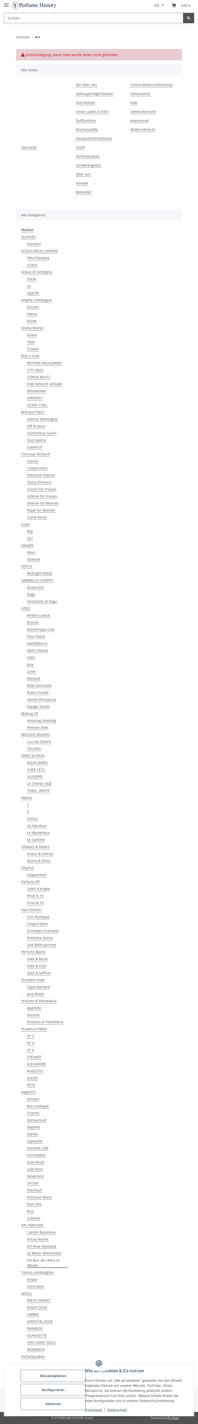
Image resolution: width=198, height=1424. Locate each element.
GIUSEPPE (34, 776)
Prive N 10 (35, 895)
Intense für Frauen (42, 496)
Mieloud (33, 678)
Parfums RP (30, 881)
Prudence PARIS (34, 1029)
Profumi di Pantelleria (39, 1001)
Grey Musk (35, 1162)
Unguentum (36, 874)
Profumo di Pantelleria (45, 1022)
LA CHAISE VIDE (39, 783)
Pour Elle (34, 1204)
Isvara (32, 335)
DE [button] (156, 5)
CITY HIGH (35, 370)
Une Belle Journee (41, 944)
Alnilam (33, 1099)
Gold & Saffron (39, 973)
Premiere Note (33, 980)
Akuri (31, 552)
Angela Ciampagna (36, 300)
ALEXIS (32, 1078)
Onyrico (27, 867)
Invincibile (35, 1286)
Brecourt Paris (32, 412)
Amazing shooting (41, 720)
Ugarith (33, 293)
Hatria (32, 314)
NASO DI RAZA (32, 755)
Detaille (27, 545)
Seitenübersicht (143, 111)
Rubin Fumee (38, 692)
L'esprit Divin (37, 923)
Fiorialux (34, 243)
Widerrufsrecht (142, 129)
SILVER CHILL (37, 405)
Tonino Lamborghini (37, 1272)
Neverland (35, 1176)
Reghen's (28, 1092)
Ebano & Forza (38, 860)
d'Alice (32, 818)
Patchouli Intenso (41, 475)
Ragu (31, 594)
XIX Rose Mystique (42, 1246)
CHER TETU (36, 769)
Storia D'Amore (39, 482)
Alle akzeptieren (53, 1376)
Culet (25, 524)
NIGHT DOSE (37, 1307)
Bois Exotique (38, 1106)
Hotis (31, 657)
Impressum (139, 120)
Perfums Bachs (33, 951)
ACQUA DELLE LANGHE (39, 250)
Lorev (31, 671)
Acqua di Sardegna (36, 272)
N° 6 (30, 1050)
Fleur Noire (36, 636)
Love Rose (35, 1169)
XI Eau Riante (37, 1239)
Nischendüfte (87, 129)
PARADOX (34, 1328)
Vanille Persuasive (41, 699)
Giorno (32, 461)
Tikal (31, 342)
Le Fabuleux (36, 825)
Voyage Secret (38, 706)
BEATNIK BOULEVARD (44, 363)
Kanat (31, 321)
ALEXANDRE (36, 1064)
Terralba (34, 748)
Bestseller (84, 192)
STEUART (34, 1057)
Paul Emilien (31, 909)
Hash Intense (37, 650)
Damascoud (36, 1120)
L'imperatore (37, 468)
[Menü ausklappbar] (6, 3)
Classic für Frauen (41, 489)
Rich (30, 1211)
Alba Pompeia (38, 258)
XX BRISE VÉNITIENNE (44, 1253)
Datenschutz (140, 93)
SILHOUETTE (37, 1335)
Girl (30, 538)
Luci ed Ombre (39, 741)
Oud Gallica (36, 440)
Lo (29, 286)
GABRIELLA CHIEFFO (37, 580)
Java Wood (35, 994)
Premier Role (37, 727)
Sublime (33, 1218)
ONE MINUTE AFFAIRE (44, 384)
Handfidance (37, 643)
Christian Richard (35, 454)
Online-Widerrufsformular (151, 84)
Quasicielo (35, 587)
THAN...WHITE (38, 790)
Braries (33, 622)
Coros (31, 279)
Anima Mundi (32, 328)
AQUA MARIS (37, 762)
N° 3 (30, 1036)
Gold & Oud (36, 966)
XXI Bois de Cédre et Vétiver (43, 1263)
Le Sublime (36, 839)
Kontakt (82, 183)
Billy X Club (30, 356)
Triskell (33, 349)
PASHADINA (36, 391)
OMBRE (33, 1314)
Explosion (34, 1141)
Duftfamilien (86, 120)
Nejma (26, 797)
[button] (181, 5)
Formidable (36, 1155)
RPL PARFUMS (32, 1225)
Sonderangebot (88, 165)
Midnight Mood (39, 573)
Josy (30, 664)
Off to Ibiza (36, 426)
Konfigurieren (53, 1390)
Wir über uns (86, 84)
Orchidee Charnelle (43, 930)
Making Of (29, 713)
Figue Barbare (38, 987)
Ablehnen (53, 1404)
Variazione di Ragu (42, 601)
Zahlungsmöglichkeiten (94, 93)
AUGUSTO (35, 1071)
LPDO (25, 608)
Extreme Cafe (38, 1148)
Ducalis (33, 307)
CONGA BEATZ (38, 377)
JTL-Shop (173, 1418)
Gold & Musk (37, 959)
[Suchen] (188, 18)
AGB (133, 102)
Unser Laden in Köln (92, 111)
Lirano (32, 265)
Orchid (32, 1183)
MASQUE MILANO (35, 734)
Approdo (34, 1008)
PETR (31, 1085)
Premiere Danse (40, 937)
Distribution (85, 102)
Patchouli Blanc (39, 1197)
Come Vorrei (37, 517)
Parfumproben (87, 156)
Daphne (33, 1127)
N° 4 (30, 1043)
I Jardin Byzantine (41, 1232)
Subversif (34, 447)
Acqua (32, 1279)
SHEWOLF (34, 398)
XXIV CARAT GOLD (41, 1342)
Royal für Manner (41, 510)
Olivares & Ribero (35, 846)
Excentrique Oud (40, 629)
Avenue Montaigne (42, 419)
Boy (30, 531)
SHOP (80, 147)
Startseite (29, 147)
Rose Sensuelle (39, 685)
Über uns (83, 174)
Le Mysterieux (38, 832)
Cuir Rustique (38, 916)
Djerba (32, 1134)
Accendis (28, 236)
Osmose (33, 559)
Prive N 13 (35, 902)
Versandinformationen (94, 138)
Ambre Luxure (38, 615)
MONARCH (35, 1349)
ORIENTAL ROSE (40, 1321)
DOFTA (26, 566)
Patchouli (34, 1190)
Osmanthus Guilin (42, 433)
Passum (33, 1015)
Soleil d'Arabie (38, 888)
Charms (33, 1113)
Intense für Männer (43, 503)
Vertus (26, 1293)
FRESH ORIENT (38, 1300)
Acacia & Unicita (40, 853)
